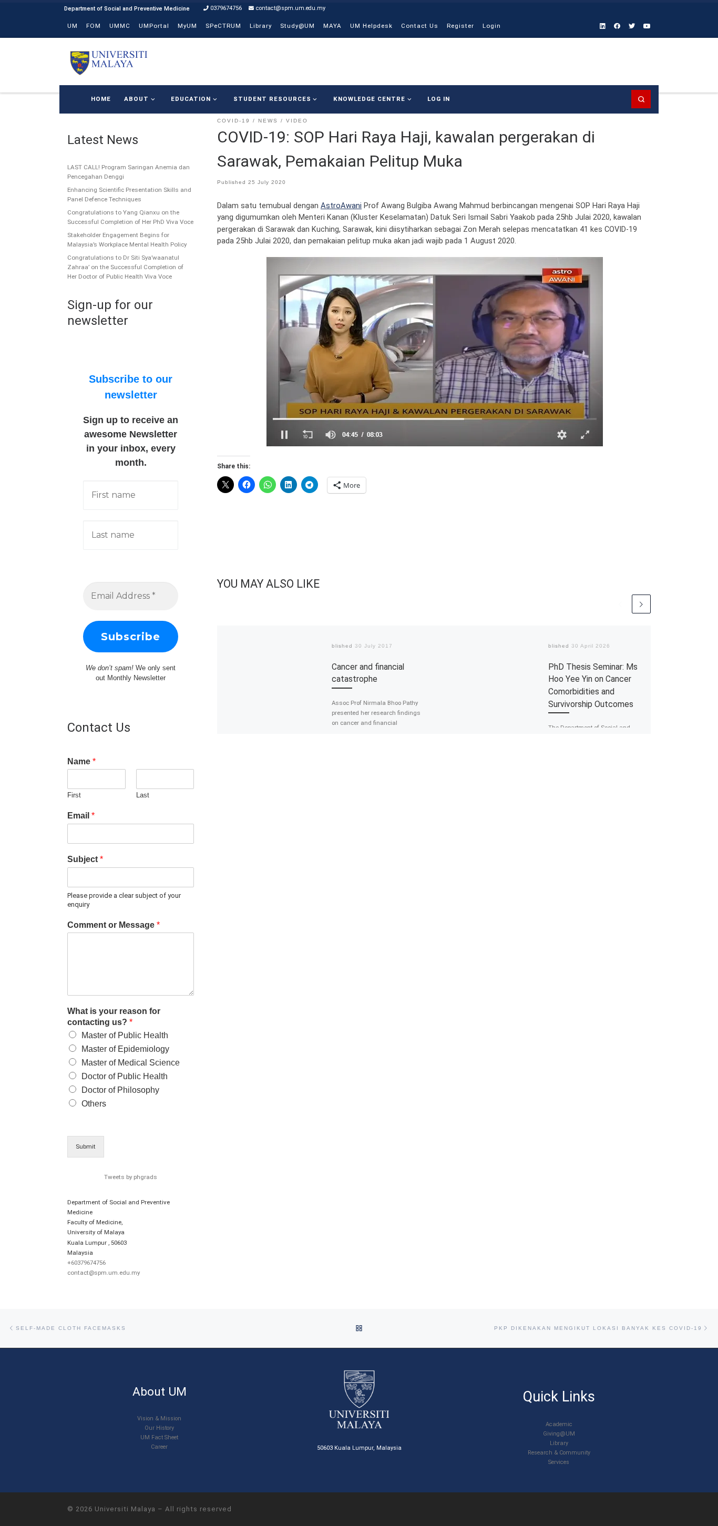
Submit (86, 1146)
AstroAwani (341, 205)
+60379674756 (86, 1262)
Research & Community (559, 1452)
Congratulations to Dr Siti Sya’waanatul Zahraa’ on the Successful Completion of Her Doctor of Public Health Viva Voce (125, 267)
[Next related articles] (641, 604)
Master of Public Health (124, 1035)
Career (159, 1446)
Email (81, 815)
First (74, 795)
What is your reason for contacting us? (113, 1017)
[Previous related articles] (620, 604)
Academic (559, 1424)
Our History (159, 1428)
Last (142, 795)
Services (558, 1462)
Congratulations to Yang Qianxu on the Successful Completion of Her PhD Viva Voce (130, 217)
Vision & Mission (159, 1418)
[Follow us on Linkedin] (603, 27)
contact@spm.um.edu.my (103, 1272)
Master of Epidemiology (125, 1048)
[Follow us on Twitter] (632, 27)
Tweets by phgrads (130, 1177)
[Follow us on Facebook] (617, 27)
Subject (85, 859)
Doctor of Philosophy (120, 1089)
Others (93, 1103)
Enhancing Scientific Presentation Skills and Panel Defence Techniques (129, 194)
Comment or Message (113, 924)
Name (81, 761)
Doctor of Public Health (124, 1076)
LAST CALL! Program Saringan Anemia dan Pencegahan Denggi (128, 171)
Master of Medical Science (130, 1062)
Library (559, 1443)
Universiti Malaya (125, 1509)
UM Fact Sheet (159, 1437)
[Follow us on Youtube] (647, 27)
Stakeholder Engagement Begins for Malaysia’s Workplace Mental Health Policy (127, 239)
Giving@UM (559, 1433)
